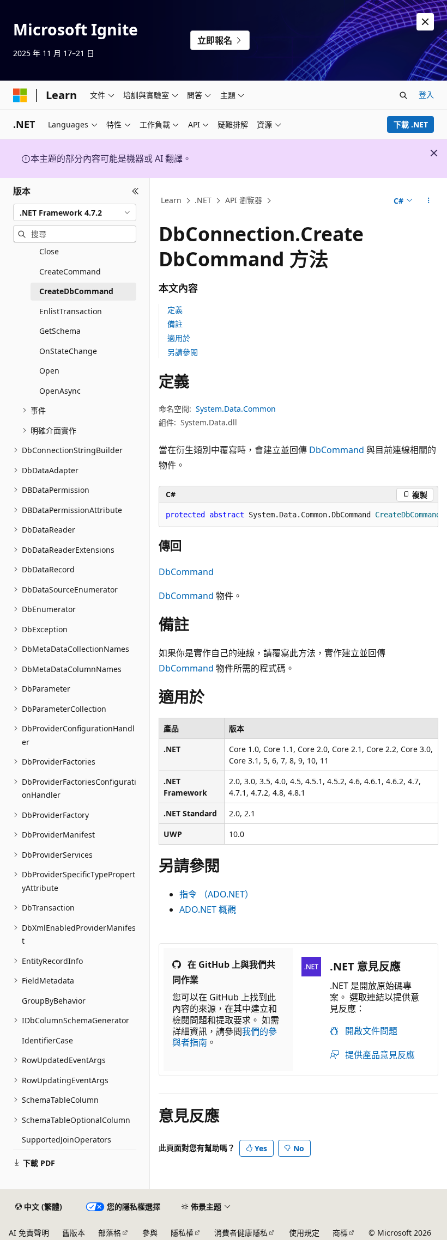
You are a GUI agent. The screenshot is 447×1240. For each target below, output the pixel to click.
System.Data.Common (236, 409)
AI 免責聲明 (29, 1232)
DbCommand (336, 450)
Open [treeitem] (49, 370)
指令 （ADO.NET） (216, 894)
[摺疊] (135, 191)
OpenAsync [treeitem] (60, 391)
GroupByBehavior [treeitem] (54, 1000)
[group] (298, 515)
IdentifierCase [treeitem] (47, 1040)
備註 (175, 324)
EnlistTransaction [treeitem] (70, 311)
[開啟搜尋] (403, 95)
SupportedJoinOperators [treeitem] (66, 1139)
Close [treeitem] (49, 251)
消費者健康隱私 (241, 1232)
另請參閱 (182, 352)
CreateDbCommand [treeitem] (76, 291)
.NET (203, 200)
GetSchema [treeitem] (60, 331)
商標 (340, 1232)
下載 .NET (411, 124)
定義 (175, 309)
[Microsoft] (20, 95)
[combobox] (74, 212)
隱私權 (182, 1232)
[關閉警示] (425, 21)
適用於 (178, 338)
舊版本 (73, 1232)
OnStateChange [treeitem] (68, 351)
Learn (171, 200)
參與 (150, 1232)
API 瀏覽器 (243, 200)
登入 (426, 94)
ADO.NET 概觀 (207, 909)
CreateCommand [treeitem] (70, 271)
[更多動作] (428, 201)
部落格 (109, 1232)
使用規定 (304, 1232)
